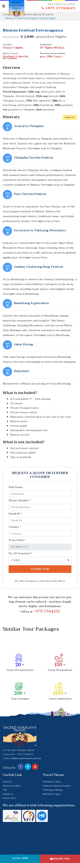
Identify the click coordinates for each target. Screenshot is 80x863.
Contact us (8, 794)
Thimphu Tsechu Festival (33, 157)
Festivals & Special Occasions (57, 786)
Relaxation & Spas (51, 794)
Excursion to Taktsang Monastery (40, 230)
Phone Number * (20, 500)
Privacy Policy (9, 798)
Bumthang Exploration (31, 303)
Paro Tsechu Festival (30, 194)
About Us (7, 782)
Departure (21, 371)
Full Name (16, 487)
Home (6, 14)
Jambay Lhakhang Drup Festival (38, 266)
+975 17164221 (46, 611)
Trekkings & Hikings (53, 790)
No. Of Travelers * (20, 553)
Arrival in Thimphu (28, 126)
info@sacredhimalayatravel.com (25, 758)
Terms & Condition (12, 786)
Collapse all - (69, 117)
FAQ (5, 790)
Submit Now (40, 569)
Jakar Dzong (23, 344)
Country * (15, 527)
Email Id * (15, 514)
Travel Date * (17, 540)
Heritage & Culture (52, 782)
